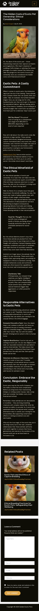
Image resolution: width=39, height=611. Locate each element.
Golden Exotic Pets (9, 155)
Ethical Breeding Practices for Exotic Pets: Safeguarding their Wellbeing (18, 505)
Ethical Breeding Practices (22, 479)
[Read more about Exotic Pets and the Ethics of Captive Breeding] (19, 464)
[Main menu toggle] (34, 4)
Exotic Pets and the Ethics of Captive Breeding (17, 475)
